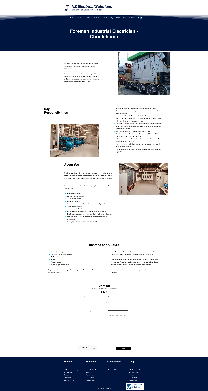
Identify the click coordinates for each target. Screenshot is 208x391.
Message (80, 317)
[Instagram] (106, 292)
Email (107, 302)
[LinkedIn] (104, 292)
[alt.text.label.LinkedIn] (141, 18)
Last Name (108, 296)
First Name (81, 296)
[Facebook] (138, 18)
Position (80, 309)
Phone (80, 302)
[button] (118, 312)
